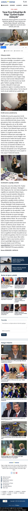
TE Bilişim (17, 505)
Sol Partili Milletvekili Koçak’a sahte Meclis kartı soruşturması (7, 313)
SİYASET (15, 493)
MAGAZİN (9, 494)
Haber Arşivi (5, 487)
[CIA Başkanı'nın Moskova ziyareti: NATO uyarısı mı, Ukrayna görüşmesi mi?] (21, 281)
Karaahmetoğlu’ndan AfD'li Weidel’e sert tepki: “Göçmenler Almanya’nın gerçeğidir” (20, 300)
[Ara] (24, 1)
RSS (6, 501)
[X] (14, 473)
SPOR (3, 494)
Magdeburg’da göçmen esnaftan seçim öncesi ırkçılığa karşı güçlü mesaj (21, 313)
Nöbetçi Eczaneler (7, 477)
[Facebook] (11, 473)
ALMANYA (19, 5)
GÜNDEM (12, 5)
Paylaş (4, 47)
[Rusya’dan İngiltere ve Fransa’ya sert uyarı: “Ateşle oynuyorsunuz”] (7, 281)
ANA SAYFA (5, 5)
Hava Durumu (6, 478)
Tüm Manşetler (6, 484)
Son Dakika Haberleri (7, 486)
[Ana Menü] (26, 1)
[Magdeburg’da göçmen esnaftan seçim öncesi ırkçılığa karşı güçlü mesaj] (21, 307)
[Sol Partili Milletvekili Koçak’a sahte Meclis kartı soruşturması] (7, 307)
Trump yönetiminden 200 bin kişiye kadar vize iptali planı (7, 299)
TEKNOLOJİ (21, 493)
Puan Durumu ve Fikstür (8, 483)
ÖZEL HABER (14, 9)
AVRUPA (25, 5)
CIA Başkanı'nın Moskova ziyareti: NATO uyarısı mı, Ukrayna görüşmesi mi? (20, 286)
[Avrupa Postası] (8, 1)
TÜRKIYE (4, 493)
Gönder (4, 334)
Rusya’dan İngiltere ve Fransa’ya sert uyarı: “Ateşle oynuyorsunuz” (6, 286)
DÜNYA (9, 493)
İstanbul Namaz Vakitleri (8, 480)
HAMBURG (11, 491)
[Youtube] (16, 473)
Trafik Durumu (6, 481)
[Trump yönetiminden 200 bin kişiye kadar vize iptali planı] (7, 293)
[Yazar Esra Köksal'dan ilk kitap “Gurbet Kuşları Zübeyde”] (14, 37)
